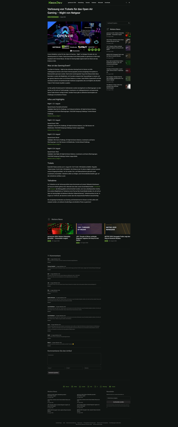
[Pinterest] (95, 49)
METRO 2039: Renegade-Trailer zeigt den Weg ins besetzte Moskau (115, 55)
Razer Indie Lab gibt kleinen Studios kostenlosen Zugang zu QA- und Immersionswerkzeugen (115, 62)
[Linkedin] (80, 387)
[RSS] (88, 387)
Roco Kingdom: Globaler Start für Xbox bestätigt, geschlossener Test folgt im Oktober (115, 78)
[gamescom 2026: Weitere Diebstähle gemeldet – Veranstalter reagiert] (128, 34)
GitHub (75, 386)
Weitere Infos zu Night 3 (54, 144)
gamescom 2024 (55, 17)
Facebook (97, 187)
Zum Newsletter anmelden (118, 402)
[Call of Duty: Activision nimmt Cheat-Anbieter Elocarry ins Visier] (128, 41)
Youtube (113, 386)
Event (49, 17)
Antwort (49, 262)
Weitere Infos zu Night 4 (54, 159)
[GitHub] (72, 387)
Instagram (53, 189)
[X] (126, 2)
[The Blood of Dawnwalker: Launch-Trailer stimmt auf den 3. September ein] (128, 70)
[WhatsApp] (98, 49)
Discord (67, 386)
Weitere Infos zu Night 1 (54, 116)
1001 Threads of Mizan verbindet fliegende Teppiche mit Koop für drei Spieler (115, 48)
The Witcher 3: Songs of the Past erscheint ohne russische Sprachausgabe (114, 86)
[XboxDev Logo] (55, 2)
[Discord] (64, 387)
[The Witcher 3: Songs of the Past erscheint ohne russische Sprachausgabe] (128, 86)
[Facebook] (89, 49)
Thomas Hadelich (51, 266)
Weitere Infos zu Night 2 (54, 130)
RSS (91, 386)
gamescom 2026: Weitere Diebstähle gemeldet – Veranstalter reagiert (115, 33)
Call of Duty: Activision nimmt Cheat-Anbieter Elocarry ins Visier (115, 40)
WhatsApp (105, 386)
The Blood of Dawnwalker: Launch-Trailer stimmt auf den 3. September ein (115, 70)
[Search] (128, 23)
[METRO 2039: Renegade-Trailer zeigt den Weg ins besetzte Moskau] (128, 55)
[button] (90, 423)
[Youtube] (129, 2)
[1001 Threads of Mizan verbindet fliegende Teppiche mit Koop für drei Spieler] (128, 48)
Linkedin (83, 386)
